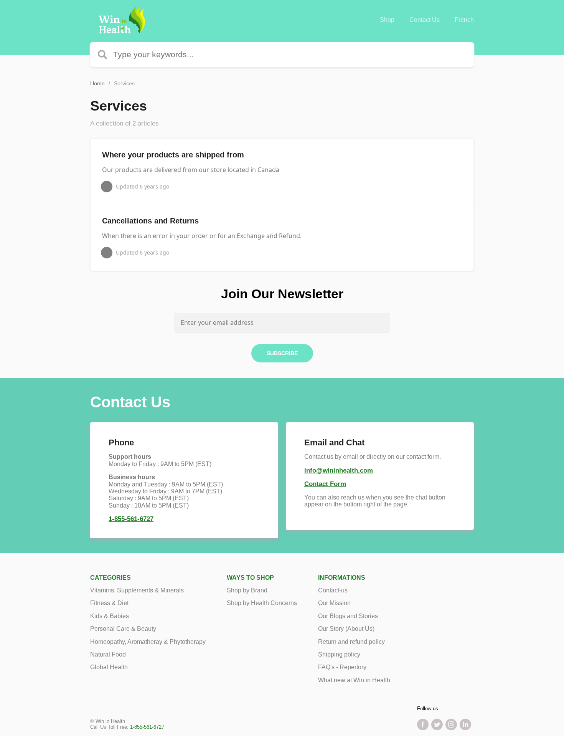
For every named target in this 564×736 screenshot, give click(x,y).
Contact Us (424, 20)
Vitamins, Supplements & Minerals (137, 590)
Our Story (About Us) (346, 628)
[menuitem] (387, 20)
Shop (387, 20)
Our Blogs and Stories (348, 616)
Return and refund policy (351, 641)
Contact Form (325, 484)
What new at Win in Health (354, 680)
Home (97, 83)
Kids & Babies (109, 616)
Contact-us (333, 590)
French (464, 20)
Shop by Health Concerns (262, 603)
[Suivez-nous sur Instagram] (451, 724)
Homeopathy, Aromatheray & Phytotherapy (148, 641)
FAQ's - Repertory (342, 667)
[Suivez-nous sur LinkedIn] (465, 724)
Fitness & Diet (109, 603)
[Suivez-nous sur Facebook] (423, 724)
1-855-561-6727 (131, 519)
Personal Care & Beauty (123, 628)
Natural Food (108, 654)
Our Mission (334, 603)
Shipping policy (339, 654)
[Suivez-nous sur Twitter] (437, 724)
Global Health (109, 667)
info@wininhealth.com (338, 470)
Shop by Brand (247, 590)
